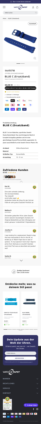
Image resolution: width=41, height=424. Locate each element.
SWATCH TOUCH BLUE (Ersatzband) (11, 313)
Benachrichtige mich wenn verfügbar (20, 88)
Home (4, 18)
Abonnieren (19, 358)
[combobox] (20, 12)
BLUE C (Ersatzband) (13, 18)
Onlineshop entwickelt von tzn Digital (28, 421)
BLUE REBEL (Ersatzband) (26, 313)
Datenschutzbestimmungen (26, 362)
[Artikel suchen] (36, 12)
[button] (37, 7)
